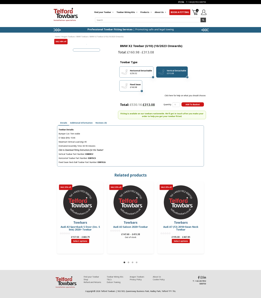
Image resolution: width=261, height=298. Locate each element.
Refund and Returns (92, 282)
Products (144, 12)
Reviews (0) (101, 122)
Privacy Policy (136, 279)
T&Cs (109, 279)
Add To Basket (193, 104)
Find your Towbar (102, 12)
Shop (86, 279)
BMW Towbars (82, 36)
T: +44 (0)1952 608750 (196, 2)
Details (63, 122)
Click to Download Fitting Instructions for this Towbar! (81, 150)
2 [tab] (128, 262)
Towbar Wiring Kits (125, 12)
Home (57, 36)
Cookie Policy (159, 279)
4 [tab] (136, 262)
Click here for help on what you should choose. (185, 95)
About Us (159, 12)
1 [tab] (124, 262)
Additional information (81, 122)
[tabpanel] (130, 219)
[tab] (63, 123)
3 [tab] (132, 262)
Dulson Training (113, 282)
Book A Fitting (180, 12)
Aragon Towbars (68, 36)
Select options (80, 241)
